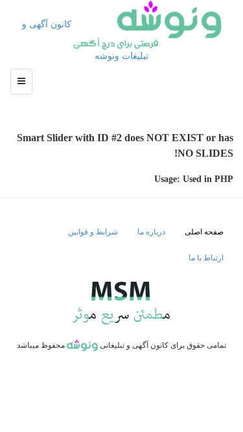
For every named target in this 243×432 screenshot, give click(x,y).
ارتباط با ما (206, 257)
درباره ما (151, 231)
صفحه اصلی (204, 231)
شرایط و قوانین (93, 231)
